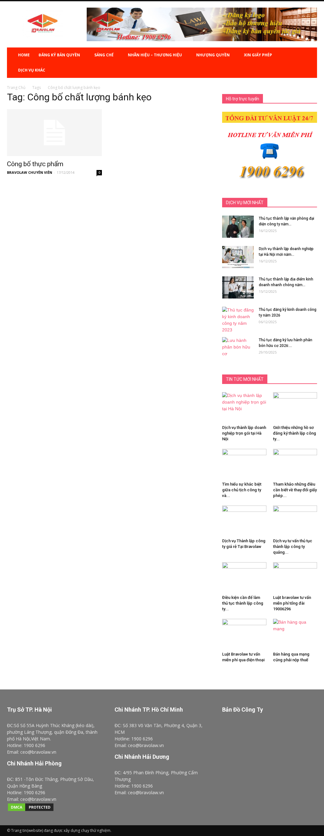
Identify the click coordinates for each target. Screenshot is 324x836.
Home (24, 55)
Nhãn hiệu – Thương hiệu (155, 55)
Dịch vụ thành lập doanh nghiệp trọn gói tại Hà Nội (244, 433)
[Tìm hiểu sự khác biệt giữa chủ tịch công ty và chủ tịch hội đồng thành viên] (244, 465)
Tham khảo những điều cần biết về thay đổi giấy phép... (295, 490)
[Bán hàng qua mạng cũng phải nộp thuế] (295, 632)
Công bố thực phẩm (35, 164)
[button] (309, 62)
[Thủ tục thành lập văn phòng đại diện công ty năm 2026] (238, 227)
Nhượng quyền (213, 55)
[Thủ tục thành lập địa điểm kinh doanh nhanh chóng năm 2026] (238, 287)
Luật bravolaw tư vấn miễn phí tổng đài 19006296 (292, 603)
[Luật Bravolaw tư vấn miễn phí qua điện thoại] (244, 634)
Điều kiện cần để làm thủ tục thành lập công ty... (242, 603)
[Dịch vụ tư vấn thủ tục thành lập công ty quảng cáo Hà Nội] (295, 521)
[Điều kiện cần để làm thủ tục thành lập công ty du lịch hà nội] (244, 577)
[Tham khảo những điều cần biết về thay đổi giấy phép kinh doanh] (295, 467)
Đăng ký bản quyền (59, 55)
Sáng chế (104, 55)
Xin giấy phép (258, 55)
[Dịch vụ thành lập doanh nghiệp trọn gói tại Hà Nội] (244, 407)
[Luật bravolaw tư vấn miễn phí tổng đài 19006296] (295, 577)
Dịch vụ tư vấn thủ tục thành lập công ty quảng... (292, 546)
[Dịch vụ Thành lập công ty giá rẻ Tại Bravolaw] (244, 521)
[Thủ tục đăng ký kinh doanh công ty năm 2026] (238, 320)
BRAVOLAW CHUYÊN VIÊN (29, 172)
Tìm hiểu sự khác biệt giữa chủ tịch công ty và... (241, 490)
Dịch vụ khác (31, 70)
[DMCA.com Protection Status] (30, 810)
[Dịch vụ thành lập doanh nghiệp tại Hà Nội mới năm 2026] (238, 257)
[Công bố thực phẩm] (54, 132)
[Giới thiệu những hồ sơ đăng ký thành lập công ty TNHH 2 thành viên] (295, 398)
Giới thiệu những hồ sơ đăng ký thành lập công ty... (294, 433)
